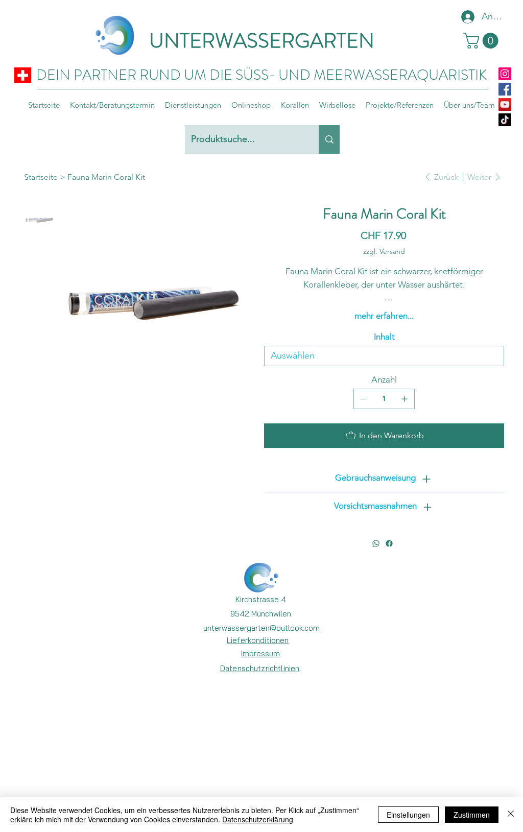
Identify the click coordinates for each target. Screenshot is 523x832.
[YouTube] (504, 104)
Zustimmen (472, 815)
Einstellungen (408, 815)
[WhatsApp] (376, 543)
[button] (482, 41)
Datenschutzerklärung (257, 819)
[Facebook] (504, 89)
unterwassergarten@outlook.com (261, 628)
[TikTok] (504, 119)
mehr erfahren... (384, 316)
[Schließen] (511, 814)
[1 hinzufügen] (404, 399)
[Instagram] (504, 73)
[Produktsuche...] (329, 139)
